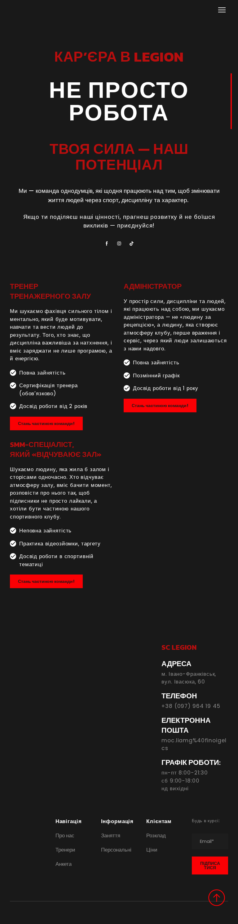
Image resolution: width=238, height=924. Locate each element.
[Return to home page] (33, 9)
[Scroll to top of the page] (216, 898)
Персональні (116, 849)
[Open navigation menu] (222, 10)
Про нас (64, 835)
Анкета (63, 864)
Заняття (110, 835)
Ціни (151, 849)
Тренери (65, 849)
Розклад (156, 835)
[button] (107, 243)
